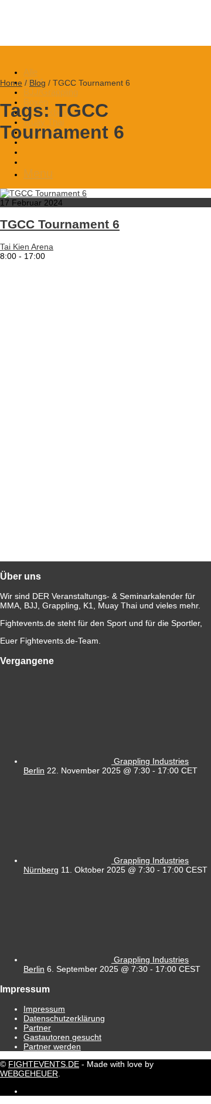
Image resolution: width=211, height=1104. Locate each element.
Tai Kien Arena (26, 246)
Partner (37, 1027)
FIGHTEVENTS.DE (43, 1064)
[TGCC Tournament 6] (43, 193)
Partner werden (52, 1046)
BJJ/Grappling (50, 92)
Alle (30, 72)
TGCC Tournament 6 (60, 224)
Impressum (44, 1009)
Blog (37, 82)
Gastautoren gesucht (62, 1037)
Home (11, 82)
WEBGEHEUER (29, 1073)
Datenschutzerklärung (64, 1018)
